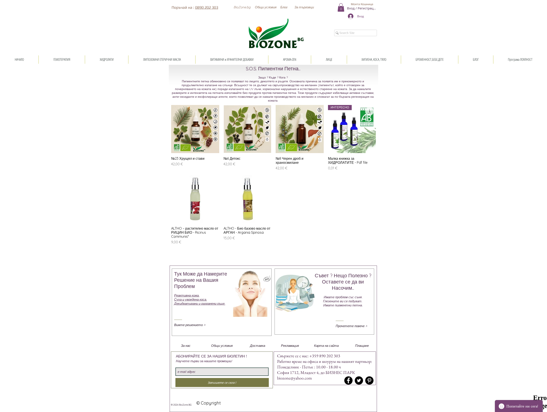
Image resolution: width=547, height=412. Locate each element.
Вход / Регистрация (362, 8)
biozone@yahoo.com (294, 378)
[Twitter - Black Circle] (359, 380)
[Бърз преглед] (195, 129)
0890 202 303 (206, 7)
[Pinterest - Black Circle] (369, 380)
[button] (242, 7)
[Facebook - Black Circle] (348, 380)
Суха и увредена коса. (190, 299)
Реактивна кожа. (186, 295)
